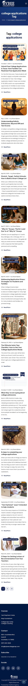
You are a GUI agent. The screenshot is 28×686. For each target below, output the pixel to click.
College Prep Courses (11, 261)
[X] (8, 668)
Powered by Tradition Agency (10, 685)
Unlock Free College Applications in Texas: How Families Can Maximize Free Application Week (14, 68)
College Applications (11, 48)
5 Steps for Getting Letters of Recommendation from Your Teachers (12, 558)
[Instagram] (18, 668)
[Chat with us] (23, 681)
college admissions (10, 45)
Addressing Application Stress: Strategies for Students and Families (13, 281)
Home (3, 20)
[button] (8, 615)
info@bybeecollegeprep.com (10, 646)
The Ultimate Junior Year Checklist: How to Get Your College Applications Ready (11, 347)
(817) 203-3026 (6, 643)
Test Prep (7, 378)
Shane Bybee (18, 63)
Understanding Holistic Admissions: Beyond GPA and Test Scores (12, 123)
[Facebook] (3, 668)
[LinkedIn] (13, 668)
